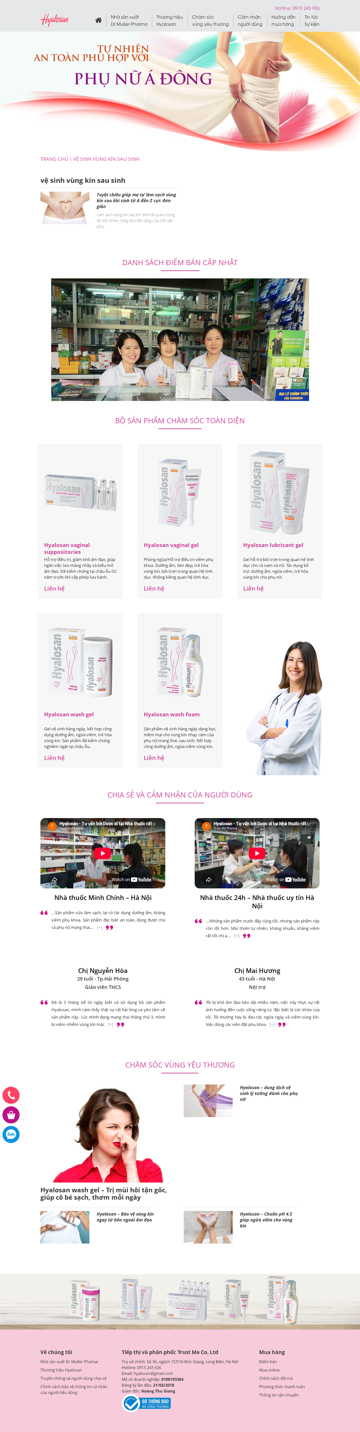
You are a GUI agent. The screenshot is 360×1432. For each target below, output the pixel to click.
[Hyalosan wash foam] (180, 662)
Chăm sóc (210, 20)
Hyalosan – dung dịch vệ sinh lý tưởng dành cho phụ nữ (269, 1093)
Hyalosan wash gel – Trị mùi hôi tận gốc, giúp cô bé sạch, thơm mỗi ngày (103, 1193)
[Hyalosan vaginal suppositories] (80, 492)
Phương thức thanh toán (282, 1386)
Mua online (269, 1370)
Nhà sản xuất (129, 20)
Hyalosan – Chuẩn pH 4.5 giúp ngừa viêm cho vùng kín (266, 1220)
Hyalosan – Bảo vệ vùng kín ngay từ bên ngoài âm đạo (125, 1217)
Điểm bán (268, 1361)
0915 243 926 (149, 1367)
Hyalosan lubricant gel (273, 544)
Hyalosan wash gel (69, 714)
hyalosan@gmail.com (153, 1373)
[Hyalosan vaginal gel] (180, 493)
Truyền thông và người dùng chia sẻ (73, 1378)
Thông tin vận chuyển (279, 1395)
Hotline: (284, 8)
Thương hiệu (169, 20)
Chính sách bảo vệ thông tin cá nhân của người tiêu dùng (74, 1389)
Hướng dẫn (284, 20)
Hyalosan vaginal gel (171, 544)
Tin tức (312, 20)
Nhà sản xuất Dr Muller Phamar (69, 1361)
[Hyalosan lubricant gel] (280, 493)
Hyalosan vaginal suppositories (67, 548)
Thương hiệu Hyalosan (61, 1370)
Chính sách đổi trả (276, 1378)
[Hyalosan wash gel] (80, 662)
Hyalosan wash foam (172, 714)
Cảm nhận (250, 20)
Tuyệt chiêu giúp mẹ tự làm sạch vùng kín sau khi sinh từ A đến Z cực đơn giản (136, 200)
